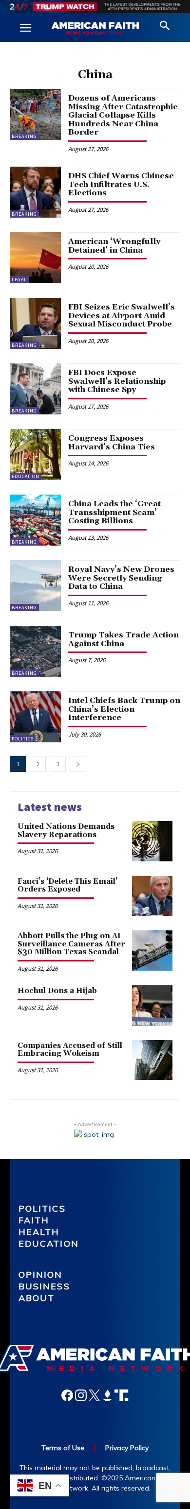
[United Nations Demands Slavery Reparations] (152, 841)
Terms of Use (62, 1447)
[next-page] (78, 764)
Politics (23, 739)
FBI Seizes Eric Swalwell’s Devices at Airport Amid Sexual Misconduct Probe (121, 315)
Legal (19, 279)
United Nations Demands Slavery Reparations (66, 831)
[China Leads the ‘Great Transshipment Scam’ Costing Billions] (35, 520)
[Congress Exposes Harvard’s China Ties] (35, 454)
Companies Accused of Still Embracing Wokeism (70, 1050)
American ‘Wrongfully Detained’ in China (114, 246)
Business (44, 1286)
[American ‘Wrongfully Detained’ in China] (35, 257)
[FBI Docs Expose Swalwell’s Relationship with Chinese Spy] (35, 388)
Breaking (24, 136)
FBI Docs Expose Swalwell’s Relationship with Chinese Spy (117, 381)
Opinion (41, 1274)
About (37, 1297)
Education (25, 476)
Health (39, 1231)
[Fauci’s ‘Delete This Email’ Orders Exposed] (152, 896)
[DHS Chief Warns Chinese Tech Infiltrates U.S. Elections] (35, 192)
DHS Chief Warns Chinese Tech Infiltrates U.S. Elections (121, 184)
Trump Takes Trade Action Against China (123, 639)
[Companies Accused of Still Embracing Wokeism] (152, 1060)
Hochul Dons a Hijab (57, 990)
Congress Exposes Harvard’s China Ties (111, 442)
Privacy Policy (127, 1447)
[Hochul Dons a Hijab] (152, 1005)
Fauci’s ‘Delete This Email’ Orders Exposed (67, 885)
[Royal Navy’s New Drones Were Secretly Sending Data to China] (35, 585)
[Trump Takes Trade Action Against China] (35, 651)
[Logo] (95, 28)
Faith (34, 1220)
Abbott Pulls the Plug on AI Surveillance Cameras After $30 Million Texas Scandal (71, 944)
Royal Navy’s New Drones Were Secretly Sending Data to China (121, 578)
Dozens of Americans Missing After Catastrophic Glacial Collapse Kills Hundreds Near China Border (122, 115)
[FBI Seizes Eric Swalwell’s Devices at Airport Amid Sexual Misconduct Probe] (35, 323)
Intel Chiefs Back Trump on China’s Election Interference (124, 709)
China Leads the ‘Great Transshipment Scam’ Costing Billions (114, 512)
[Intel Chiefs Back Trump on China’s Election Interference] (35, 716)
